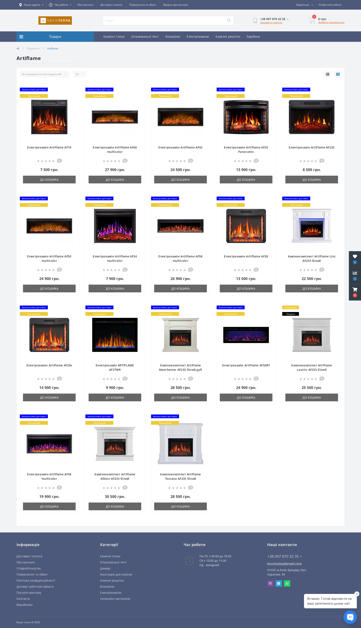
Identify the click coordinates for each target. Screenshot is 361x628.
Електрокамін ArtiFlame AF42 (180, 147)
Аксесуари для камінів (116, 574)
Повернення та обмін (142, 4)
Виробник (33, 48)
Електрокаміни (198, 36)
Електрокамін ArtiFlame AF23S (311, 147)
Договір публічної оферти (35, 586)
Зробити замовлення (331, 22)
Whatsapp (287, 583)
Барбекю (253, 36)
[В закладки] (72, 89)
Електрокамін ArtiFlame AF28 (246, 256)
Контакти (23, 599)
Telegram (279, 583)
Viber (270, 583)
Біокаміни (172, 36)
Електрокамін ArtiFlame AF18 (49, 147)
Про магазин (85, 4)
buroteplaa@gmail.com (284, 563)
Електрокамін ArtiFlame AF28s (49, 365)
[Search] (228, 20)
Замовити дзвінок (271, 22)
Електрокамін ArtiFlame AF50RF (246, 365)
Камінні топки (114, 36)
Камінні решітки (228, 36)
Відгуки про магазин (175, 4)
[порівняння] (72, 96)
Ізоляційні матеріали (115, 599)
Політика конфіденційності (36, 580)
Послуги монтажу (29, 593)
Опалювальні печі (145, 36)
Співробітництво (29, 568)
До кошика (49, 180)
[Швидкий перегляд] (72, 103)
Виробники (25, 605)
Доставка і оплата (111, 4)
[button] (355, 292)
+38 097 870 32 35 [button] (283, 556)
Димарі (105, 568)
